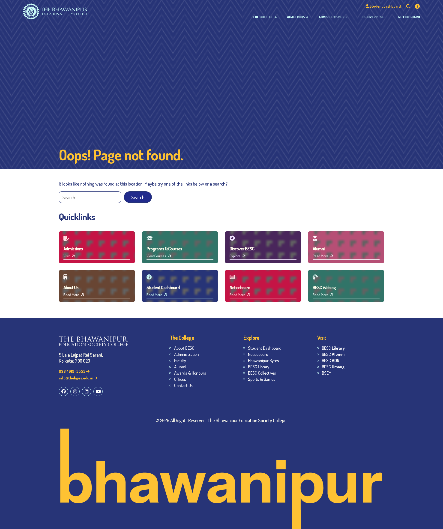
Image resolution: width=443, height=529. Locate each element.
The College (263, 17)
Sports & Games (261, 379)
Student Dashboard (264, 348)
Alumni (180, 366)
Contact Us (183, 385)
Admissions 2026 (333, 17)
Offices (180, 379)
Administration (186, 354)
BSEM (326, 373)
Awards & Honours (190, 373)
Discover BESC (372, 17)
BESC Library (258, 366)
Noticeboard (409, 17)
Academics (296, 17)
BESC (333, 348)
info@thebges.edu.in (76, 378)
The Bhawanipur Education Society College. (247, 420)
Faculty (180, 360)
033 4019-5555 (72, 371)
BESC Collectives (262, 373)
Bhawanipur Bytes (263, 360)
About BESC (184, 348)
